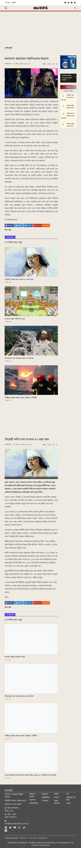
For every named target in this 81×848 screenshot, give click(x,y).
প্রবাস (68, 803)
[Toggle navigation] (75, 8)
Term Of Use (33, 838)
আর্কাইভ (14, 2)
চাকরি (56, 794)
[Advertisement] (40, 30)
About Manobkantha (11, 838)
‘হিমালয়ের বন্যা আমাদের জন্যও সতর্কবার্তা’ (19, 358)
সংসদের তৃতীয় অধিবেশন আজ (15, 319)
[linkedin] (6, 830)
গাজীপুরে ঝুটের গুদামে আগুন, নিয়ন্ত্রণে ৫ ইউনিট (21, 398)
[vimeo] (74, 2)
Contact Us (23, 838)
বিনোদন (45, 794)
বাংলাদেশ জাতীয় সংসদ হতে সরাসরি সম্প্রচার (67, 78)
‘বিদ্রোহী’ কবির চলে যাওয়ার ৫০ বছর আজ (19, 279)
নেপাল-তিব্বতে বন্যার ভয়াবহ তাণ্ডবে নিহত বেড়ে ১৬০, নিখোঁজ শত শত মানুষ (30, 775)
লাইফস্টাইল (33, 803)
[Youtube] (15, 827)
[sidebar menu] (6, 8)
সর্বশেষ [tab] (68, 87)
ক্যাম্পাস (32, 800)
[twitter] (68, 2)
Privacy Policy (43, 838)
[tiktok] (24, 827)
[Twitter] (10, 827)
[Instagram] (19, 827)
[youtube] (71, 2)
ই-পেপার (7, 2)
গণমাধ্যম (45, 801)
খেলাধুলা (8, 47)
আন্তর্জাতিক (45, 797)
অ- (53, 64)
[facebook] (65, 2)
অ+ (50, 64)
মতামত (56, 797)
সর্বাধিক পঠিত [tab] (68, 91)
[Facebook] (6, 827)
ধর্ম (67, 794)
